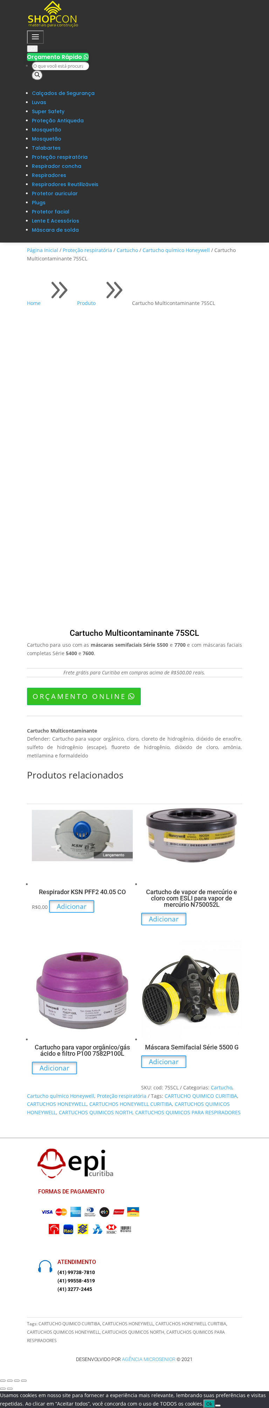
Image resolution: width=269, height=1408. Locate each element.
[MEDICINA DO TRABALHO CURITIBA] (53, 26)
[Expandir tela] (10, 1381)
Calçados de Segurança (63, 93)
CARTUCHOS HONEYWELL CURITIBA (130, 1104)
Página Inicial (42, 250)
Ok (209, 1404)
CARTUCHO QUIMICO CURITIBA (201, 1096)
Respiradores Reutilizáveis (65, 184)
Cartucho (127, 250)
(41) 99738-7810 (76, 1272)
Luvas (39, 102)
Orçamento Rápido (58, 57)
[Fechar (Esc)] (24, 1381)
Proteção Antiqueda (58, 120)
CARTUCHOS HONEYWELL (57, 1104)
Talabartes (46, 147)
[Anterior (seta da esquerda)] (3, 1389)
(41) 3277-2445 (74, 1289)
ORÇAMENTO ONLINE (79, 696)
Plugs (39, 202)
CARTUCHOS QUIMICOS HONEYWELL (63, 1332)
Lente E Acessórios (55, 220)
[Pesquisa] (37, 75)
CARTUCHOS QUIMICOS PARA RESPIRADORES (188, 1112)
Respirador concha (56, 166)
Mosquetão (46, 129)
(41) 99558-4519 (76, 1281)
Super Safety (48, 111)
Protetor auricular (55, 193)
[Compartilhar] (17, 1381)
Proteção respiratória (60, 157)
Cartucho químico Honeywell (176, 250)
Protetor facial (50, 211)
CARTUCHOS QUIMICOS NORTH (95, 1112)
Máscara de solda (55, 229)
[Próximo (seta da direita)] (10, 1389)
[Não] (218, 1405)
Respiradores (49, 175)
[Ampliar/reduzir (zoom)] (3, 1381)
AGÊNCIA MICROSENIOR (148, 1359)
